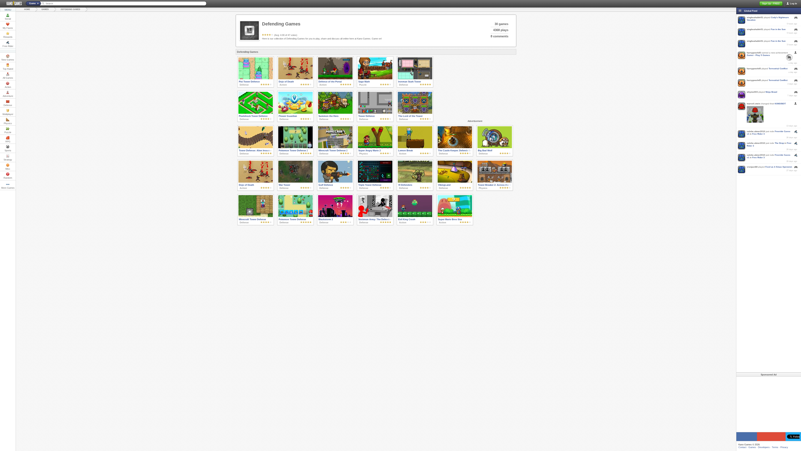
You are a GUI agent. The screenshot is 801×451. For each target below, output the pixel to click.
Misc (7, 169)
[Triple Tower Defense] (375, 182)
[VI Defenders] (415, 182)
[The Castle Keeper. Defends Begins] (455, 147)
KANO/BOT (780, 103)
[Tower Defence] (375, 113)
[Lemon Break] (415, 147)
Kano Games (12, 3)
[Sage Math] (375, 78)
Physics (8, 123)
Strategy (8, 159)
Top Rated (8, 69)
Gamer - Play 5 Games (758, 55)
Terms (775, 447)
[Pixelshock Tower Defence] (255, 113)
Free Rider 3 (758, 134)
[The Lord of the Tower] (415, 113)
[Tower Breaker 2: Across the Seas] (494, 182)
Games (45, 9)
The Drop (779, 143)
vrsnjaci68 (752, 167)
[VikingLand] (455, 182)
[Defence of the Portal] (335, 78)
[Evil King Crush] (415, 216)
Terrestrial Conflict (778, 68)
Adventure (8, 96)
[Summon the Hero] (335, 113)
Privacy (784, 447)
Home (27, 9)
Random (8, 178)
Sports (8, 150)
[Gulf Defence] (335, 182)
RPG (7, 141)
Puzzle (7, 132)
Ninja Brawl (771, 92)
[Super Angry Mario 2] (375, 147)
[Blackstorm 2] (335, 216)
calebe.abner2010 (756, 131)
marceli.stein (753, 103)
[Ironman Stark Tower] (415, 78)
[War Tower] (295, 182)
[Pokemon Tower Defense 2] (295, 147)
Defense (8, 105)
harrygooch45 (754, 53)
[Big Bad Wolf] (494, 147)
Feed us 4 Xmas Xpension (778, 167)
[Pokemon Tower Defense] (295, 216)
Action (8, 87)
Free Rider (8, 46)
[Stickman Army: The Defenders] (375, 216)
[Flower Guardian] (295, 113)
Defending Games (70, 9)
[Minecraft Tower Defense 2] (335, 147)
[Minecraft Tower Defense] (255, 216)
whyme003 (752, 92)
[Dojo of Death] (295, 78)
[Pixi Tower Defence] (255, 78)
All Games (8, 78)
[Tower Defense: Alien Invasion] (255, 147)
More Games (8, 188)
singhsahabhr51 (755, 17)
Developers (764, 447)
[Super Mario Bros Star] (455, 216)
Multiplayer (8, 114)
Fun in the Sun (778, 29)
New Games (7, 59)
